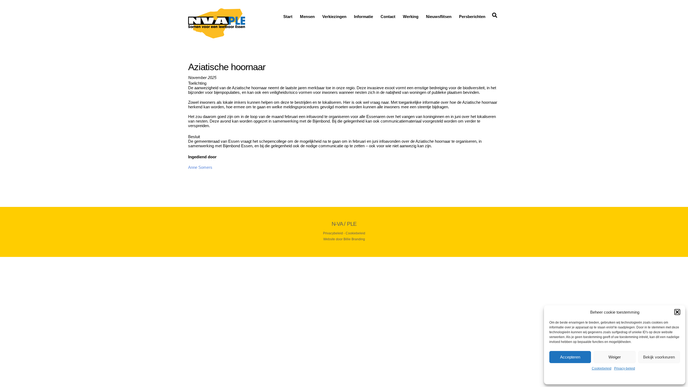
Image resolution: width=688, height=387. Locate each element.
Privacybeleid (333, 233)
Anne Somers (200, 167)
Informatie (363, 16)
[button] (677, 312)
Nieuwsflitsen (439, 16)
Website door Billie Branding (344, 239)
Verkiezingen (334, 16)
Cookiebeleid (601, 368)
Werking (410, 16)
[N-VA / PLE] (216, 36)
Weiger (614, 357)
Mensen (307, 16)
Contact (388, 16)
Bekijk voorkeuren (659, 357)
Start (287, 16)
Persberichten (472, 16)
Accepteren (570, 357)
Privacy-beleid (624, 368)
